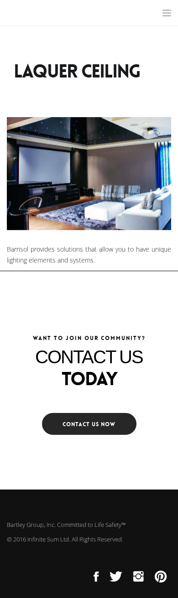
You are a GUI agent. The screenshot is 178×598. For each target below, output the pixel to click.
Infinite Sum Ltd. (48, 539)
